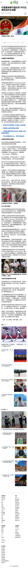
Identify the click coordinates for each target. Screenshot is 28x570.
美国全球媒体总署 (4, 560)
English (2, 542)
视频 (2, 522)
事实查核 (3, 520)
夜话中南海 (17, 513)
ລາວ (2, 534)
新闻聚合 (17, 532)
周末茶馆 (17, 518)
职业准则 (3, 554)
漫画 (2, 518)
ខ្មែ (1, 535)
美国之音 (3, 562)
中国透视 (17, 515)
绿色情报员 (17, 507)
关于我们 (3, 547)
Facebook (17, 529)
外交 (2, 500)
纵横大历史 (17, 520)
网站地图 (3, 559)
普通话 (2, 527)
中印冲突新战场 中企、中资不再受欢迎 (13, 136)
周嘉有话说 (17, 517)
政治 (2, 504)
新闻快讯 (3, 497)
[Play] (3, 42)
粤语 (2, 529)
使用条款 (3, 557)
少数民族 (3, 513)
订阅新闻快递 (17, 535)
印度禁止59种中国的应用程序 (11, 128)
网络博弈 (17, 508)
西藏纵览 (17, 512)
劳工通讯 (17, 505)
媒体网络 (3, 512)
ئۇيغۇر (2, 539)
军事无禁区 (17, 504)
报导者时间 (17, 499)
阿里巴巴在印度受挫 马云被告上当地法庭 (14, 125)
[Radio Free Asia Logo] (14, 2)
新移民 (16, 510)
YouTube (17, 527)
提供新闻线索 (17, 537)
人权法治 (3, 508)
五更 (16, 497)
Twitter (16, 530)
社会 (2, 510)
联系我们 (3, 551)
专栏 (2, 515)
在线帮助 (3, 549)
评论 (2, 517)
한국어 (2, 532)
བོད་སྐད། (2, 537)
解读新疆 (17, 500)
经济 (2, 502)
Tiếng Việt (3, 540)
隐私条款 (3, 555)
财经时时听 (17, 502)
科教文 (2, 507)
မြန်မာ (2, 530)
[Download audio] (25, 42)
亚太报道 (3, 499)
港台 (2, 505)
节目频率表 (17, 534)
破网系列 (3, 552)
